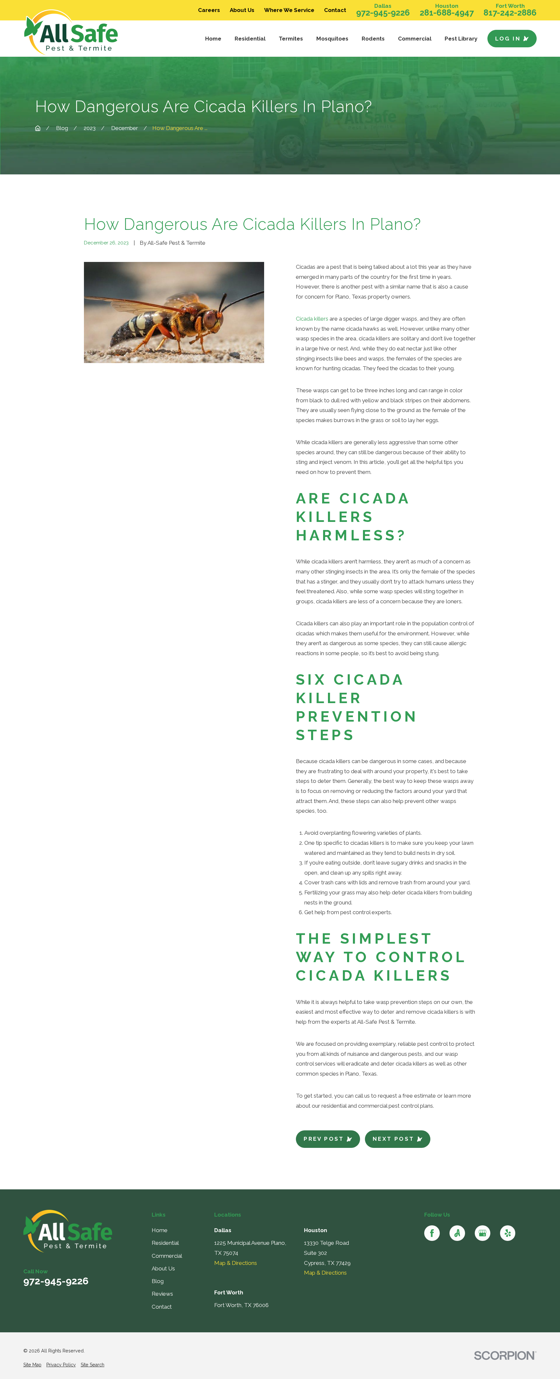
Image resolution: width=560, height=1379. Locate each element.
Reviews (162, 1294)
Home (160, 1230)
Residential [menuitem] (250, 38)
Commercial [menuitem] (414, 38)
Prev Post (324, 1139)
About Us (242, 10)
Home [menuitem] (213, 38)
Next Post (393, 1139)
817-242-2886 (510, 13)
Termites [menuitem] (291, 38)
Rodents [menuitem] (373, 38)
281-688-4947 (447, 13)
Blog (158, 1281)
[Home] (83, 33)
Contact (335, 10)
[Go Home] (38, 128)
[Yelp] (508, 1233)
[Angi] (457, 1233)
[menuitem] (32, 1365)
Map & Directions (235, 1263)
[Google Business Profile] (482, 1233)
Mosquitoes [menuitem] (332, 38)
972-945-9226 (383, 13)
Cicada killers (312, 318)
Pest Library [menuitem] (461, 38)
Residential (165, 1243)
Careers (209, 10)
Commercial (167, 1256)
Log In (508, 38)
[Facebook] (432, 1233)
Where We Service (289, 10)
